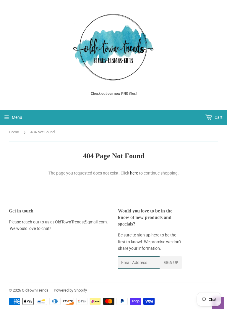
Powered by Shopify (70, 290)
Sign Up (171, 262)
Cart (218, 117)
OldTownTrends (35, 290)
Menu (17, 117)
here (134, 173)
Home (14, 132)
